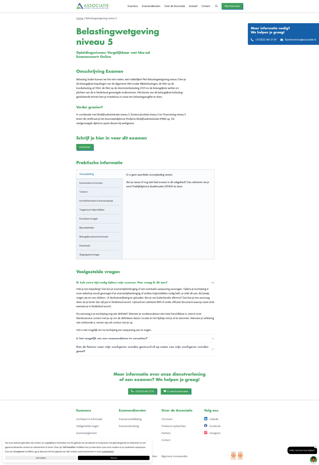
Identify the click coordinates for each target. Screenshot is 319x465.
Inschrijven (84, 146)
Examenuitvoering (129, 426)
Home (79, 18)
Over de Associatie (174, 6)
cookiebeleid (108, 451)
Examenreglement (86, 433)
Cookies (153, 456)
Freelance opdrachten (173, 426)
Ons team (167, 419)
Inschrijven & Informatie (89, 419)
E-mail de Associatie (177, 391)
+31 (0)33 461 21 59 (144, 391)
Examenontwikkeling (130, 419)
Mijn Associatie (232, 5)
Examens (133, 6)
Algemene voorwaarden (174, 456)
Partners (166, 433)
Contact (205, 6)
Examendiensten (151, 6)
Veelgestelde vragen (87, 426)
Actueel (193, 6)
